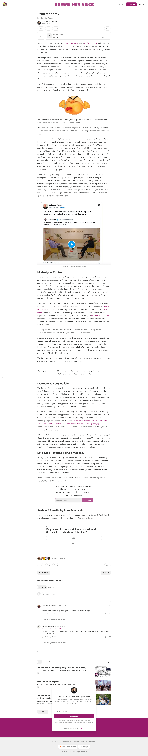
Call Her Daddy (90, 43)
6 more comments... (43, 652)
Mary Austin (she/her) (49, 606)
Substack (64, 752)
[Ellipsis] (109, 605)
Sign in (141, 4)
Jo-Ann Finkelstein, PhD (49, 22)
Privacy (76, 742)
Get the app (84, 747)
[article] (74, 672)
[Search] (119, 4)
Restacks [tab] (51, 587)
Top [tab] (40, 662)
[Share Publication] (123, 4)
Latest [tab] (45, 662)
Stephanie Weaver (48, 626)
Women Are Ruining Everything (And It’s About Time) (61, 667)
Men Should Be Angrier (48, 682)
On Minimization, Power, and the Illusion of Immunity (56, 684)
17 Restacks (61, 558)
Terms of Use (84, 721)
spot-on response (71, 43)
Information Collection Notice (73, 723)
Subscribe (131, 4)
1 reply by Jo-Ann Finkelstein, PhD (55, 620)
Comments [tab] (42, 587)
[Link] (34, 272)
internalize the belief (100, 315)
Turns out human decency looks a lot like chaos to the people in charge (61, 670)
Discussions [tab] (53, 662)
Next (104, 573)
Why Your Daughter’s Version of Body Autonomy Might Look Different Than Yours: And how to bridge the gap (72, 422)
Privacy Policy (89, 723)
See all (41, 712)
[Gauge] (107, 36)
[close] (93, 688)
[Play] (49, 35)
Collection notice (90, 742)
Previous (45, 573)
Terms (82, 742)
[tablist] (46, 587)
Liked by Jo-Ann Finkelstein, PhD (52, 608)
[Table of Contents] (2, 378)
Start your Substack (69, 747)
